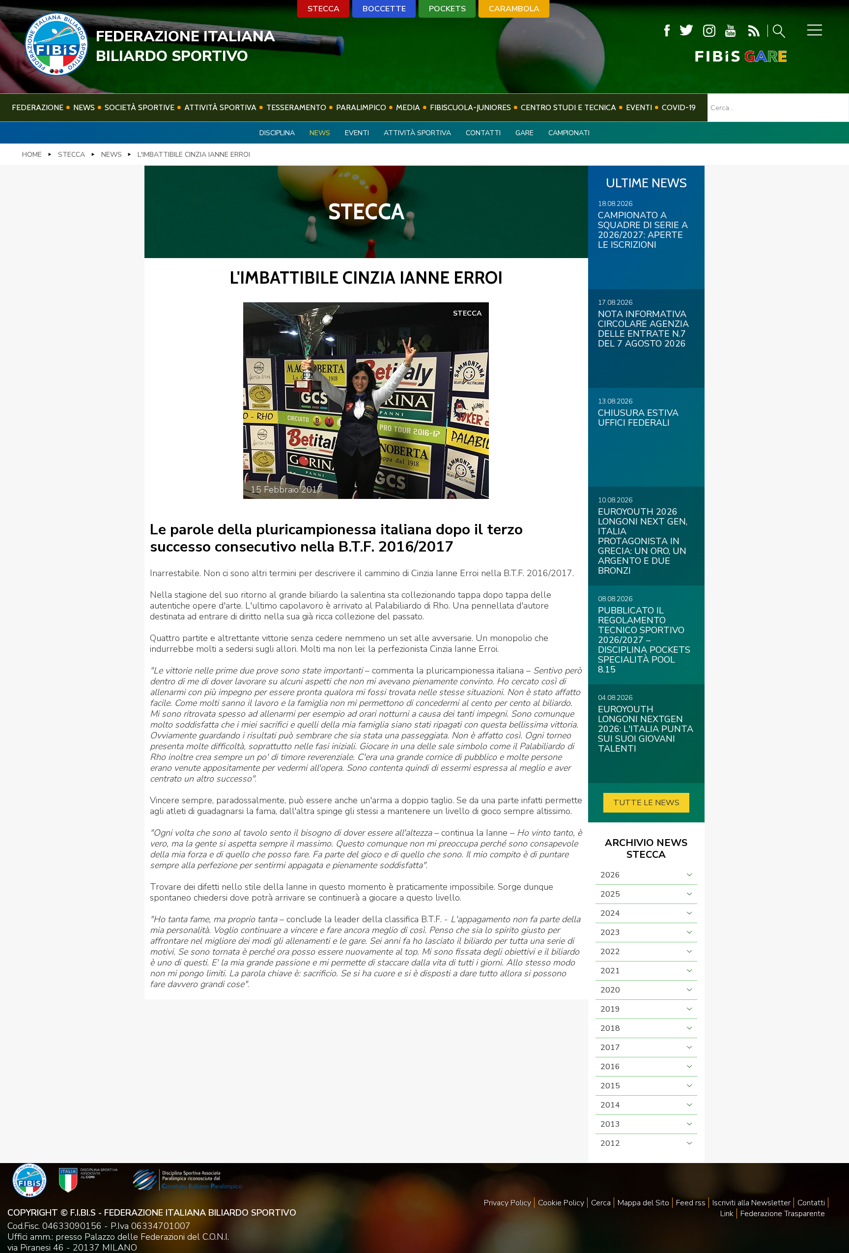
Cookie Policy (561, 1202)
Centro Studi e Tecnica (568, 107)
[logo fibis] (56, 73)
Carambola (514, 8)
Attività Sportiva (220, 107)
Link (727, 1213)
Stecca (324, 8)
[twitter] (686, 31)
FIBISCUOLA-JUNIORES (470, 107)
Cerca (601, 1202)
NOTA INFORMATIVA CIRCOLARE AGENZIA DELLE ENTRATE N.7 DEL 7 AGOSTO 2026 (643, 329)
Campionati (569, 133)
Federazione (37, 107)
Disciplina (277, 133)
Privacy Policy (507, 1202)
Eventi (639, 107)
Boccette (384, 8)
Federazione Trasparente (782, 1213)
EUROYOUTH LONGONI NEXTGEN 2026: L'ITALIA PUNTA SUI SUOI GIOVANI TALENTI (645, 729)
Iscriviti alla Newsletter (751, 1202)
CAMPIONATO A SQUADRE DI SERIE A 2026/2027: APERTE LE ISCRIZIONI (643, 230)
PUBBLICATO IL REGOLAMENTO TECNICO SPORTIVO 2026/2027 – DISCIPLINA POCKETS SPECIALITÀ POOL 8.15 (644, 640)
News (84, 107)
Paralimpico (361, 107)
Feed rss (691, 1202)
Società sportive (139, 107)
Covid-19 (679, 107)
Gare (524, 133)
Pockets (447, 8)
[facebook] (667, 31)
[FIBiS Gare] (724, 56)
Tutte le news (646, 802)
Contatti (483, 133)
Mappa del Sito (643, 1202)
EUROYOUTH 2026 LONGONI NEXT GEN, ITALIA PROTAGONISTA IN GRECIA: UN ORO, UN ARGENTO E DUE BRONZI (642, 541)
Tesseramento (296, 107)
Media (408, 107)
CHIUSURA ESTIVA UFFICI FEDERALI (638, 418)
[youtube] (730, 31)
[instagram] (709, 31)
